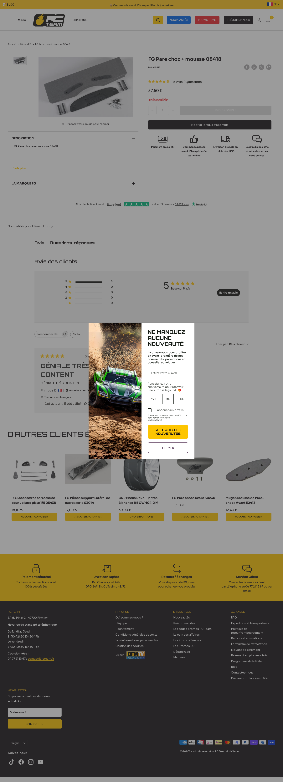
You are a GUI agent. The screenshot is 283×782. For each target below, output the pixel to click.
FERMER (168, 448)
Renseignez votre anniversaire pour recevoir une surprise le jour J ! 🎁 (165, 387)
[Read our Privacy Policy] (186, 416)
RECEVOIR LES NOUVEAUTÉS (168, 432)
